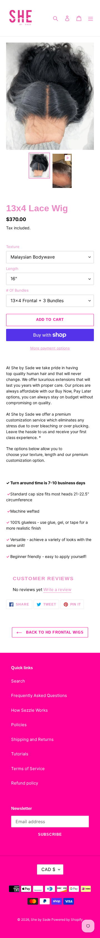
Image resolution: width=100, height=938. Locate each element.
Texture (12, 246)
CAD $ (48, 869)
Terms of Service (28, 768)
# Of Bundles (17, 290)
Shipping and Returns (32, 739)
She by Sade (41, 919)
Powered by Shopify (67, 919)
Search (18, 681)
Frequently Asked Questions (39, 695)
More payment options (50, 348)
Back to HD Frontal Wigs (54, 632)
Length (12, 268)
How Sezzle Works (29, 710)
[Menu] (90, 18)
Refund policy (24, 783)
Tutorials (19, 753)
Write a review (57, 589)
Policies (19, 724)
